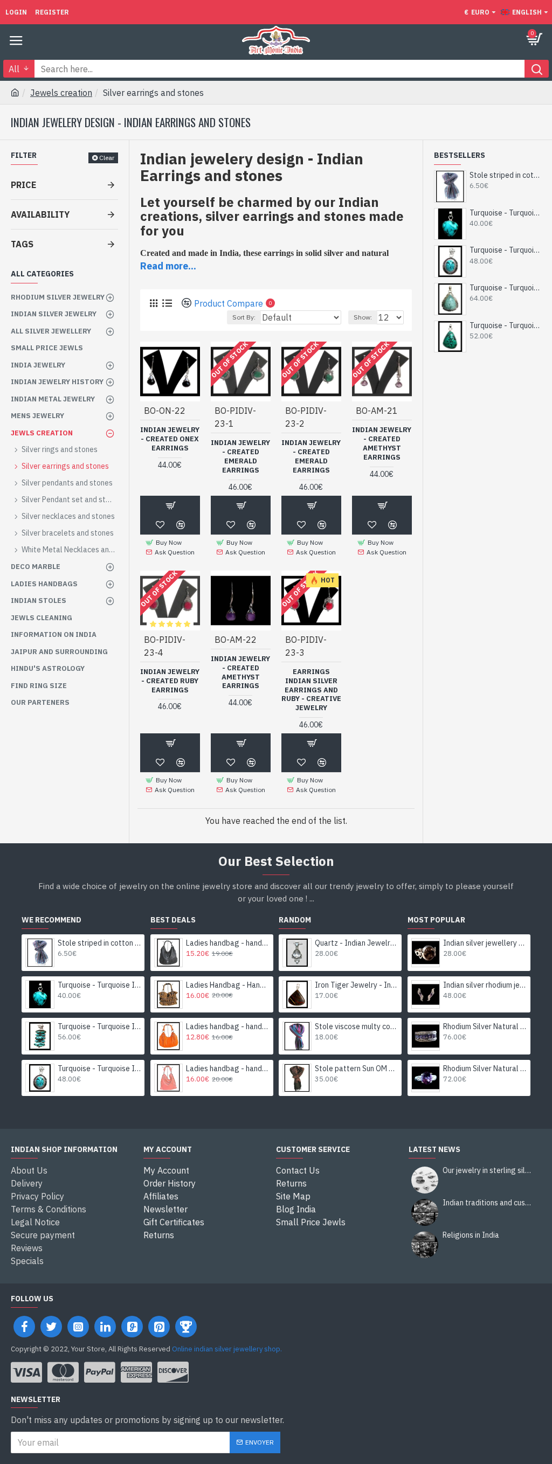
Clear (106, 158)
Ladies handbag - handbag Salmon (228, 1068)
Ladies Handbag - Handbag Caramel (228, 985)
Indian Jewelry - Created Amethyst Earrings (381, 444)
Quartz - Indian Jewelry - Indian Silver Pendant (356, 943)
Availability (40, 214)
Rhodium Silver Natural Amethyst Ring (485, 1026)
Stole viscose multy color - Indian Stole (356, 1026)
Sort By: (244, 317)
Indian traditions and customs (488, 1203)
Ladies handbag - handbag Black (228, 943)
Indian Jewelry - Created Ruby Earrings (169, 681)
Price (23, 184)
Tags (22, 244)
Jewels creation (61, 92)
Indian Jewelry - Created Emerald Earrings (240, 457)
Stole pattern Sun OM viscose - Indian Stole (356, 1068)
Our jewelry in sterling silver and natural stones (488, 1171)
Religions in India (471, 1235)
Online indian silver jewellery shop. (227, 1349)
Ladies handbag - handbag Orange (228, 1026)
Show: (363, 317)
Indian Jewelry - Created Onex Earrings (169, 439)
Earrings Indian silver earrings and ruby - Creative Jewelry (311, 690)
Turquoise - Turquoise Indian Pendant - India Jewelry (505, 213)
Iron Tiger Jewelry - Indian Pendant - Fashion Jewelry (356, 985)
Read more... (168, 266)
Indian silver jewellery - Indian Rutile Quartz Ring (485, 943)
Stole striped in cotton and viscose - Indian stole (505, 175)
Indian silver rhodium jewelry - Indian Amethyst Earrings (485, 985)
